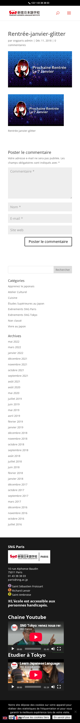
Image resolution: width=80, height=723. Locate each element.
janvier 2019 (15, 427)
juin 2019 (14, 404)
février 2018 (15, 473)
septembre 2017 (18, 496)
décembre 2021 (17, 358)
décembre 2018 (17, 433)
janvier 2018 (15, 478)
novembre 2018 (17, 438)
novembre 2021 (17, 364)
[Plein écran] (59, 649)
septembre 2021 (18, 375)
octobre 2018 (16, 444)
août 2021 (14, 381)
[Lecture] (13, 649)
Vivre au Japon (17, 326)
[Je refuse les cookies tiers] (75, 712)
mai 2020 (13, 393)
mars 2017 (14, 501)
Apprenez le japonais (21, 286)
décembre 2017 (17, 484)
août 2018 (14, 456)
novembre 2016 (17, 513)
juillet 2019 (15, 398)
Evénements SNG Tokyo (22, 315)
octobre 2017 (16, 490)
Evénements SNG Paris (22, 309)
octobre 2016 (16, 518)
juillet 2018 (15, 461)
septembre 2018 (18, 450)
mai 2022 (13, 341)
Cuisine (12, 298)
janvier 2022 (15, 353)
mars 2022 (14, 347)
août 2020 (14, 387)
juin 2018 (14, 467)
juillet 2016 (15, 524)
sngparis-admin (23, 40)
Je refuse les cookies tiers (33, 717)
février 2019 (15, 421)
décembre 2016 (17, 507)
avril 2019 (14, 416)
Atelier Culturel (17, 292)
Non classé (15, 320)
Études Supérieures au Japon (26, 303)
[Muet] (53, 649)
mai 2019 (13, 410)
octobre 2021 (16, 370)
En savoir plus (62, 717)
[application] (36, 637)
